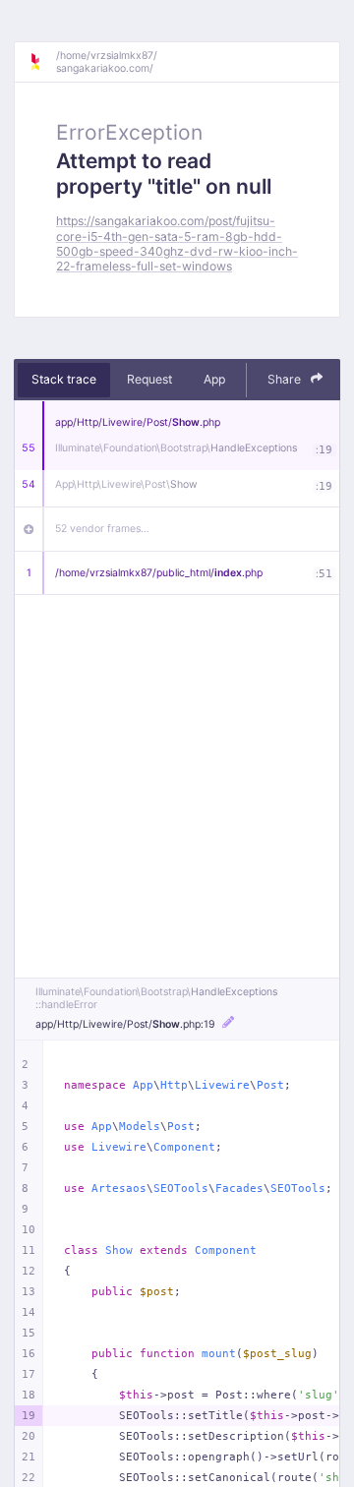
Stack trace (63, 379)
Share (285, 379)
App (214, 379)
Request (149, 379)
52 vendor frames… (102, 528)
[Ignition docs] (42, 62)
